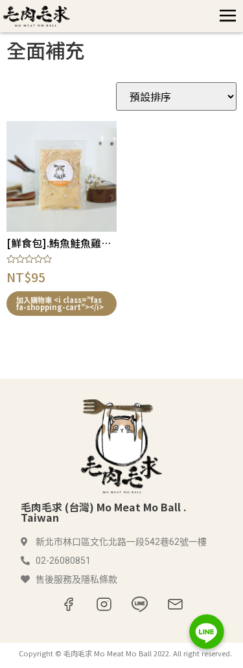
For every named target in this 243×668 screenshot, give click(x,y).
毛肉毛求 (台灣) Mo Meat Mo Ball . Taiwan (104, 512)
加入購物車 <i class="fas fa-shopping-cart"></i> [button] (60, 303)
